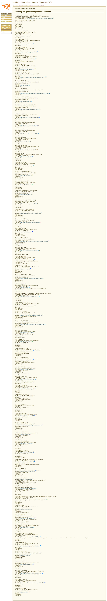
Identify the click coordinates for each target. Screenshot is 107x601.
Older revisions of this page (6, 28)
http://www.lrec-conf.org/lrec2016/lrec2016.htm (31, 315)
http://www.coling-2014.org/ (26, 527)
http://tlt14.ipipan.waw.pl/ (26, 341)
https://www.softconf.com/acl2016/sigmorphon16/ (31, 278)
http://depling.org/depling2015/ (27, 388)
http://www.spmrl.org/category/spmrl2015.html (31, 425)
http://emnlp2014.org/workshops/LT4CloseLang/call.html (33, 500)
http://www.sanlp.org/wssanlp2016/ (28, 203)
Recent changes (6, 25)
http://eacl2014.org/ (24, 592)
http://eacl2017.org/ (24, 141)
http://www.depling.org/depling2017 (28, 52)
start (20, 5)
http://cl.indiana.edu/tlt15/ (26, 156)
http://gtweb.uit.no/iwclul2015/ (27, 461)
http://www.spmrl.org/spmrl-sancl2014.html (30, 536)
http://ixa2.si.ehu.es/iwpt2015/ (27, 415)
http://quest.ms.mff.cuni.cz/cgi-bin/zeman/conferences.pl (40, 18)
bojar (27, 5)
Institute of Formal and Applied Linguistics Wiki (32, 2)
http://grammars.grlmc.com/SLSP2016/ (29, 250)
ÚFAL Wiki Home (6, 13)
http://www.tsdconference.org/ (27, 69)
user (23, 5)
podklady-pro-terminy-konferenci (36, 5)
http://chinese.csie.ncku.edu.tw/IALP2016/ (30, 222)
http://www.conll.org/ (25, 269)
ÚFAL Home (4, 15)
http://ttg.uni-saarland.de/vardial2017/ (29, 133)
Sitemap (4, 17)
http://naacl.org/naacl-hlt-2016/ (27, 306)
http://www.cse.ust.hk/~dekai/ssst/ (28, 488)
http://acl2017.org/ (24, 85)
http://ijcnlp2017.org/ (25, 36)
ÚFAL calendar (5, 21)
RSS (3, 19)
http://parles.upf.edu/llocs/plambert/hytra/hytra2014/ (32, 582)
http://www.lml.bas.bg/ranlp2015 (27, 379)
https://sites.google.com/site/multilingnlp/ (29, 296)
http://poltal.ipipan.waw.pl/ (26, 509)
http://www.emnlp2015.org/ (26, 360)
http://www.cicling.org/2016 (26, 332)
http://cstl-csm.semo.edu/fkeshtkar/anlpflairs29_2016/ (32, 324)
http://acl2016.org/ (24, 287)
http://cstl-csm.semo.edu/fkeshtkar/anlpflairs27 (31, 573)
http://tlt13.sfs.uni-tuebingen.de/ (27, 471)
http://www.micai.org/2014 (26, 479)
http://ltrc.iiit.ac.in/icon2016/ (26, 166)
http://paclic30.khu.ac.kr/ (26, 232)
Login (3, 30)
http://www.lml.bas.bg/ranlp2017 (27, 59)
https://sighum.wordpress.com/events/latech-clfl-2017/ (32, 77)
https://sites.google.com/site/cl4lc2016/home (30, 213)
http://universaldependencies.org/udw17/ (29, 109)
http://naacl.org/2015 (25, 434)
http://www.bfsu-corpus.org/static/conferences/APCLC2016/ (34, 241)
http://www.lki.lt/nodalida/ (26, 443)
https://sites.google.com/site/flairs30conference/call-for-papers (34, 93)
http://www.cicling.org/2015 (26, 452)
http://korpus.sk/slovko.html (26, 44)
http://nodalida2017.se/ (25, 101)
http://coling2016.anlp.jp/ (26, 175)
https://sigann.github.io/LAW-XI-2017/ (29, 125)
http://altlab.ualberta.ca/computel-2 (28, 149)
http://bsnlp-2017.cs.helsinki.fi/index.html (29, 117)
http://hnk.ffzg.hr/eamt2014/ (26, 564)
